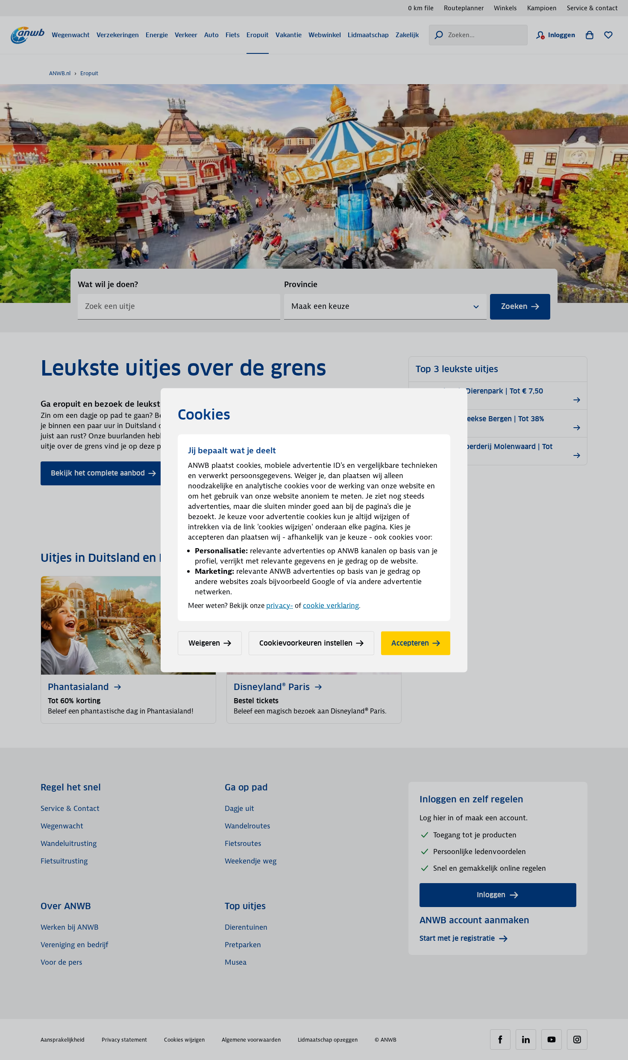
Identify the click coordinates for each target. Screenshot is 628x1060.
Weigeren (204, 642)
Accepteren (410, 642)
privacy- (279, 605)
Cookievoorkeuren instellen (305, 642)
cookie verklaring (331, 605)
